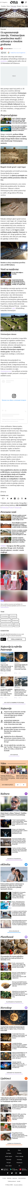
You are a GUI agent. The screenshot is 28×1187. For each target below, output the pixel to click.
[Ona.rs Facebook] (7, 1173)
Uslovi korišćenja (4, 607)
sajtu (13, 308)
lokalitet (17, 625)
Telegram (17, 507)
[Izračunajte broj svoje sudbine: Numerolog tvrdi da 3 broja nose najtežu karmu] (6, 1037)
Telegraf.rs (4, 2)
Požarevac (15, 620)
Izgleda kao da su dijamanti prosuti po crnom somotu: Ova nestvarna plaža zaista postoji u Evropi (13, 739)
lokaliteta (4, 61)
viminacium (13, 616)
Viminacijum (4, 616)
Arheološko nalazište (7, 625)
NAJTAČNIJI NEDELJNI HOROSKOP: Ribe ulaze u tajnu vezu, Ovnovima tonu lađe (13, 722)
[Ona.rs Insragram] (16, 1173)
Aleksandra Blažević (8, 48)
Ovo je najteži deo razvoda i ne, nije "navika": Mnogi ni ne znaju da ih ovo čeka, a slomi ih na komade (13, 748)
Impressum (14, 1178)
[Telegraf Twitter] (11, 1173)
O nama (4, 1178)
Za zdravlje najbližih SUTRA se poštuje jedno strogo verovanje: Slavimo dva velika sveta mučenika (13, 730)
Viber (11, 507)
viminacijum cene (5, 620)
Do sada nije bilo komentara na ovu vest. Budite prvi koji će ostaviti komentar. (12, 634)
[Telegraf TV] (20, 1173)
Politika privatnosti (12, 1181)
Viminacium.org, (6, 371)
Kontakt (18, 1181)
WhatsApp (4, 507)
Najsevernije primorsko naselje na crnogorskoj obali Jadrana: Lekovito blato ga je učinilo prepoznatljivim (13, 714)
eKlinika (5, 864)
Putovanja (3, 29)
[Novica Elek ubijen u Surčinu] (6, 275)
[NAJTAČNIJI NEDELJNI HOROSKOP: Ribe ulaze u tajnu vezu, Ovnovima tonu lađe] (20, 657)
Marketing (9, 1178)
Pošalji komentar (16, 639)
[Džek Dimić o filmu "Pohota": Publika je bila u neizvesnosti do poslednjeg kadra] (14, 803)
